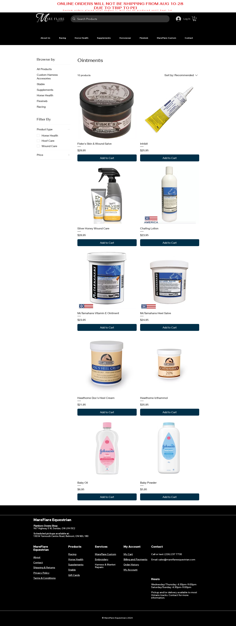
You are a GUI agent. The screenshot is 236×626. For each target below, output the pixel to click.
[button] (62, 38)
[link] (194, 18)
